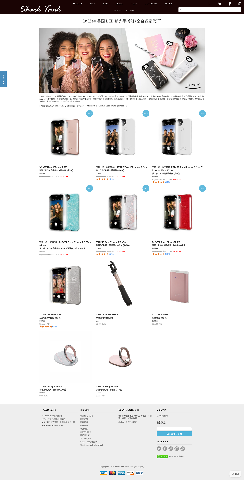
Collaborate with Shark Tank (91, 445)
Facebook (165, 448)
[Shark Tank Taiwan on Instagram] (239, 4)
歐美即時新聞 (162, 416)
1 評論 (111, 179)
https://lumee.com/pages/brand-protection (107, 106)
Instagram (176, 448)
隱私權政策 (85, 435)
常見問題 (84, 429)
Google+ (182, 448)
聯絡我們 (84, 425)
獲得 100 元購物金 (176, 456)
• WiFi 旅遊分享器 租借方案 (53, 419)
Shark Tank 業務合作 (89, 442)
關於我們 (84, 422)
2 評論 (111, 254)
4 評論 (167, 182)
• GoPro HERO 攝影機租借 (53, 425)
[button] (3, 79)
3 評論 (54, 326)
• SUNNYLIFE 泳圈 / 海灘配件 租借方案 (58, 422)
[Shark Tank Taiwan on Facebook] (230, 4)
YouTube (170, 448)
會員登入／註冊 (86, 416)
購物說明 (84, 419)
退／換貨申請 (85, 438)
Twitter (159, 448)
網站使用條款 (85, 432)
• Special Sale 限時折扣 (52, 416)
